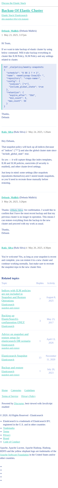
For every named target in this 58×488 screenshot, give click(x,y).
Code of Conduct (11, 441)
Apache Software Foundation (14, 454)
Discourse (19, 403)
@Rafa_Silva (16, 210)
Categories (16, 390)
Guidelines (29, 390)
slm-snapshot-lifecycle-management (17, 19)
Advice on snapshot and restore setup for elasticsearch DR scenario (16, 337)
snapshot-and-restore (10, 308)
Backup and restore (12, 367)
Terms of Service (10, 396)
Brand (6, 438)
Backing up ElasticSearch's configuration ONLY (13, 319)
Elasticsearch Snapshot (14, 355)
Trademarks (9, 428)
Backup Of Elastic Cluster (22, 10)
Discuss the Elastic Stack (14, 3)
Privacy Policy (28, 396)
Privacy (7, 435)
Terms (6, 431)
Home (5, 390)
